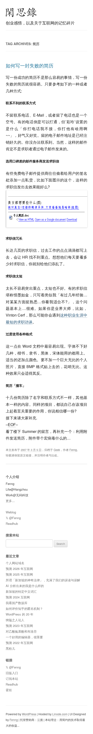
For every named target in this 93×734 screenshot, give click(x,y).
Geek (57, 450)
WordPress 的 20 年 (19, 614)
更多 (9, 500)
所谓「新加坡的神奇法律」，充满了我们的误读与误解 (43, 580)
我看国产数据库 (16, 603)
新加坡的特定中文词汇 (21, 591)
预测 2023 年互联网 (19, 625)
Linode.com (59, 714)
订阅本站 (12, 678)
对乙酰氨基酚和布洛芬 (21, 631)
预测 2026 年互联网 (19, 568)
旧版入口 (12, 673)
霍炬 (9, 690)
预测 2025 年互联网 (19, 574)
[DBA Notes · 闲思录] (21, 12)
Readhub (12, 523)
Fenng (73, 450)
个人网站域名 (15, 563)
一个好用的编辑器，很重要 (24, 637)
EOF (12, 424)
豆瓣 (40, 720)
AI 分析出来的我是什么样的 (25, 585)
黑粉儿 (10, 648)
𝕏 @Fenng (13, 518)
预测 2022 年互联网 (19, 642)
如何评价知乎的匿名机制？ (24, 608)
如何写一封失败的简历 (29, 65)
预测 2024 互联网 (18, 597)
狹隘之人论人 (15, 620)
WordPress (29, 714)
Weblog (11, 512)
